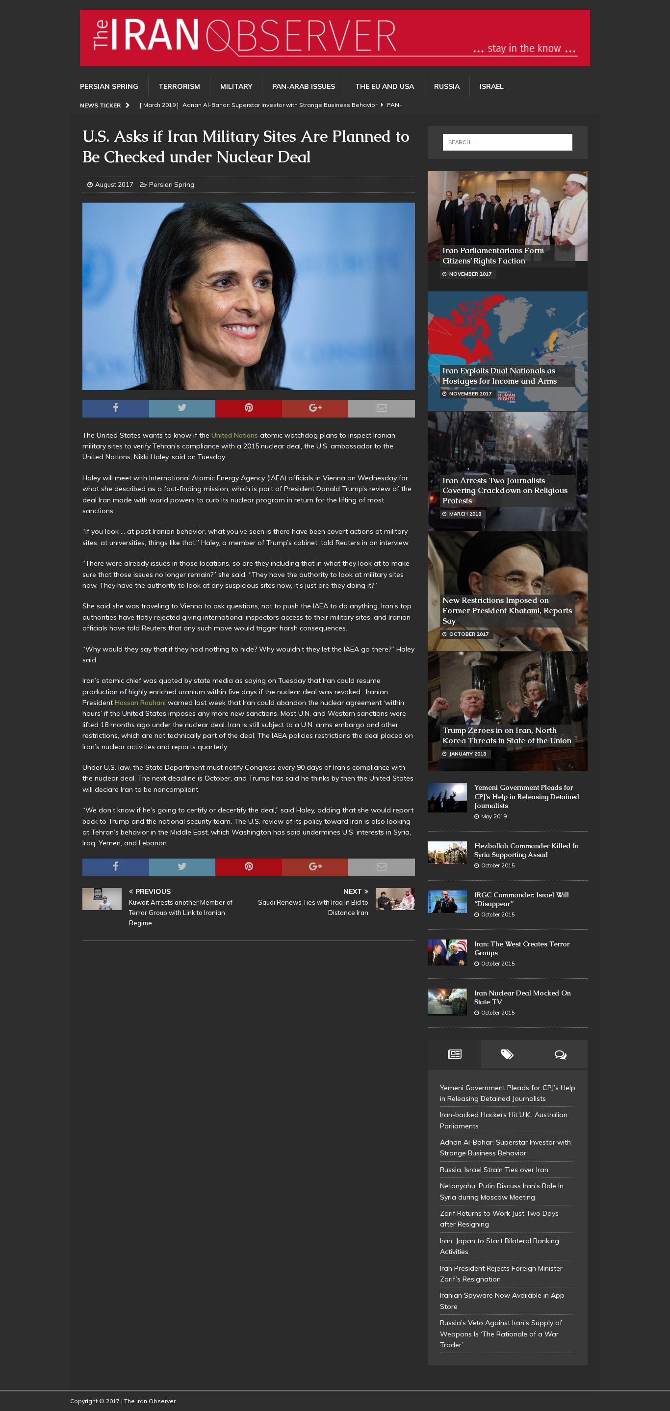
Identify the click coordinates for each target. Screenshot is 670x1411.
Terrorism (179, 86)
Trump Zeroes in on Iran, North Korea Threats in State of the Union (506, 735)
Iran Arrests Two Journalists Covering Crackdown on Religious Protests (504, 490)
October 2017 (469, 634)
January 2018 (467, 754)
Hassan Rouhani (141, 702)
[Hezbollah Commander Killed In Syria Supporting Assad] (447, 852)
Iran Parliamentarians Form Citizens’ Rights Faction (493, 255)
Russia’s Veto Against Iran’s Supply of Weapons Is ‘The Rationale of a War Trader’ (501, 1333)
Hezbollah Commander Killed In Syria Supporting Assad (526, 850)
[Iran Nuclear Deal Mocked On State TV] (447, 1002)
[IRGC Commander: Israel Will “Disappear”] (447, 902)
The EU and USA (384, 86)
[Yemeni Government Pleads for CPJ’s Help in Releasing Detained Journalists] (447, 797)
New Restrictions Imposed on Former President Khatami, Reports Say (507, 610)
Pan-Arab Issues (303, 86)
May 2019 (494, 816)
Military (236, 86)
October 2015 (498, 865)
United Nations (235, 435)
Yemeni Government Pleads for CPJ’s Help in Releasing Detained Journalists (526, 796)
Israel (492, 86)
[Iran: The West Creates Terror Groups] (447, 953)
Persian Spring (109, 86)
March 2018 (465, 514)
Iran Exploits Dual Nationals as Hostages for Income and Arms (499, 376)
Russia (447, 86)
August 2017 (114, 184)
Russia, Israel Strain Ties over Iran (494, 1169)
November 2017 (470, 274)
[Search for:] (508, 142)
